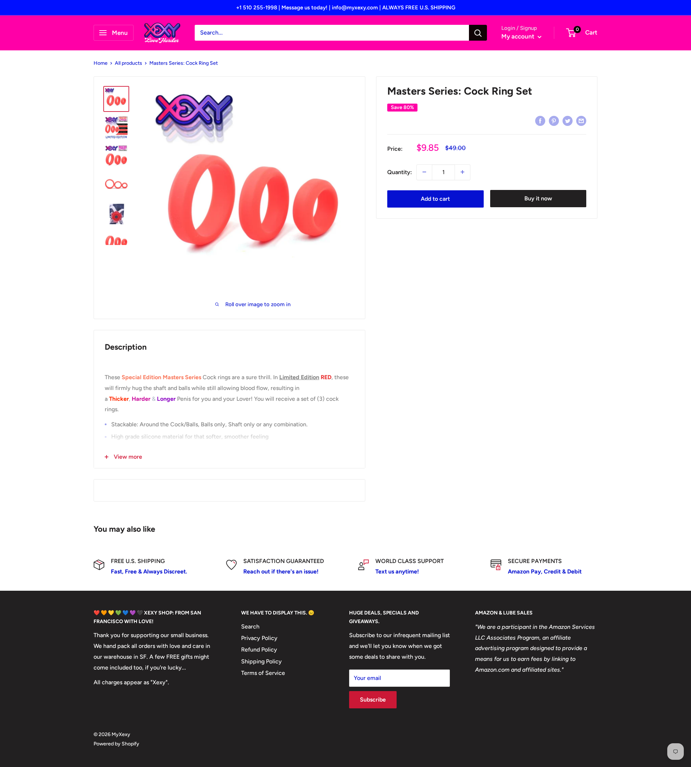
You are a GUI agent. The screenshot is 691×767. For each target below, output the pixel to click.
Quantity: (399, 171)
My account (518, 36)
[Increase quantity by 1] (462, 172)
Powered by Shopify (116, 744)
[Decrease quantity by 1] (424, 172)
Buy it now (538, 198)
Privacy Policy (259, 638)
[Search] (478, 33)
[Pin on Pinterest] (554, 120)
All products (128, 63)
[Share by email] (581, 120)
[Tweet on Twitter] (568, 120)
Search (250, 626)
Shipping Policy (261, 661)
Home (101, 63)
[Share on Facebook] (540, 120)
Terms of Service (263, 673)
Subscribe (373, 699)
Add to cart (435, 198)
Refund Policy (259, 649)
